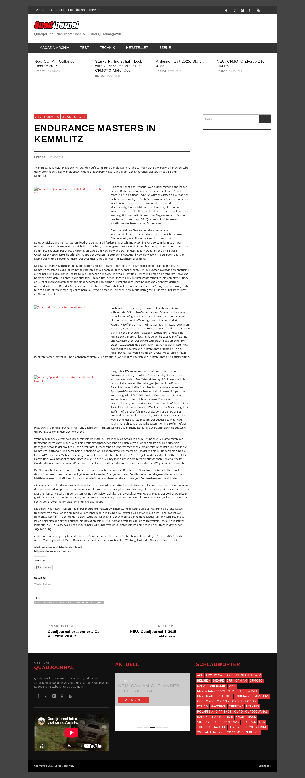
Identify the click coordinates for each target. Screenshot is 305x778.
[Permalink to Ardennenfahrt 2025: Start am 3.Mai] (122, 87)
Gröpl (237, 701)
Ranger (203, 716)
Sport (80, 116)
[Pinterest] (250, 10)
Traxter (219, 727)
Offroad (236, 706)
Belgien (203, 680)
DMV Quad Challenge (214, 696)
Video (242, 727)
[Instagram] (242, 10)
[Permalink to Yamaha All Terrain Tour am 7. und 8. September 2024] (244, 87)
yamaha (209, 732)
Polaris (51, 116)
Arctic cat (215, 675)
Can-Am (241, 680)
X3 (199, 732)
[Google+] (234, 10)
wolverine (258, 727)
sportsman (229, 722)
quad (100, 602)
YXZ (221, 732)
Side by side (207, 722)
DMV (232, 685)
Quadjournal (256, 711)
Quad (67, 116)
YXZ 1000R (235, 732)
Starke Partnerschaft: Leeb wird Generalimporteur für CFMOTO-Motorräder (58, 65)
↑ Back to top (264, 765)
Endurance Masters (56, 602)
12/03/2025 (114, 71)
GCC (200, 701)
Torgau (203, 727)
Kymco (202, 706)
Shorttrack (246, 716)
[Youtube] (258, 10)
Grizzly (223, 701)
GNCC (210, 701)
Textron (249, 722)
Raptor (218, 716)
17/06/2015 (56, 157)
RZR (230, 716)
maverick (218, 706)
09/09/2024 (174, 71)
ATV (38, 116)
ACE (200, 675)
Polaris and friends (214, 711)
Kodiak (251, 701)
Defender (218, 685)
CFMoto (256, 680)
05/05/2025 (53, 76)
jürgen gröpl (83, 602)
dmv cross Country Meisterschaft (227, 690)
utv (232, 727)
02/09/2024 (235, 71)
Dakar (202, 685)
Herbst (39, 76)
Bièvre (218, 680)
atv (37, 602)
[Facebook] (226, 10)
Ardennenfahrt (239, 675)
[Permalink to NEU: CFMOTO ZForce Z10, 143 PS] (183, 87)
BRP (230, 680)
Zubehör (252, 732)
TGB (262, 722)
